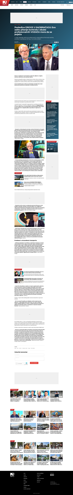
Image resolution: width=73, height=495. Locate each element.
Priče (24, 483)
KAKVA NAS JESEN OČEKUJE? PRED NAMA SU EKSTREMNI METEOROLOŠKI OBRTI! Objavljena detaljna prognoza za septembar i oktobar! (56, 451)
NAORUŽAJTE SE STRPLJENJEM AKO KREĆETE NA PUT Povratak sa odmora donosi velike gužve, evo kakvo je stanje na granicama (43, 432)
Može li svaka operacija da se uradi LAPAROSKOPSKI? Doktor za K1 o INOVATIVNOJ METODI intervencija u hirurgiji (43, 400)
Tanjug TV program (40, 478)
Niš (52, 144)
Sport (25, 480)
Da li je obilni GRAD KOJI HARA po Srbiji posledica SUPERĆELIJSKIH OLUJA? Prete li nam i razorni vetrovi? (33, 176)
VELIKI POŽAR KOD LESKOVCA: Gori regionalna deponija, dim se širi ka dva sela (16, 432)
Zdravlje (25, 476)
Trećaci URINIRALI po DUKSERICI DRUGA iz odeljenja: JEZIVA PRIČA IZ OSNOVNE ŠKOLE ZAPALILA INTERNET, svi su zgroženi (56, 400)
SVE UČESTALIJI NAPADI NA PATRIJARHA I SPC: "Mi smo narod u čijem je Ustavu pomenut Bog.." (33, 272)
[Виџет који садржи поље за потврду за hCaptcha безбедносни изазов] (21, 363)
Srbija (19, 24)
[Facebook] (69, 2)
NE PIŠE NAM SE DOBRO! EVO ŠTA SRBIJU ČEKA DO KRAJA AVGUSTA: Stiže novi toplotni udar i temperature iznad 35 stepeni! (56, 463)
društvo (20, 348)
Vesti (15, 24)
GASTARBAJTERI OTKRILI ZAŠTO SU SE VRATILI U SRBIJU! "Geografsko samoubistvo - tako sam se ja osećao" (16, 400)
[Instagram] (70, 2)
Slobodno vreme (26, 485)
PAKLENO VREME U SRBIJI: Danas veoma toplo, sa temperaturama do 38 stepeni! (16, 451)
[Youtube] (72, 2)
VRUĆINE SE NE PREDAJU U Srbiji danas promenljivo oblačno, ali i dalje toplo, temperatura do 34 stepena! (29, 463)
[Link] (56, 42)
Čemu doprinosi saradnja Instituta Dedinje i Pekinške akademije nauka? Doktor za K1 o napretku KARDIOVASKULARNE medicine (29, 400)
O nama (38, 476)
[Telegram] (58, 42)
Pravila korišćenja (40, 473)
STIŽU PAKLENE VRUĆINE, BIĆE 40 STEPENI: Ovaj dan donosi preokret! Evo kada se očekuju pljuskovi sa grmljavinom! (30, 451)
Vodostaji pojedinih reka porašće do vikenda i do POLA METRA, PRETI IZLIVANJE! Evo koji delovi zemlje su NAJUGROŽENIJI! (33, 279)
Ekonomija (25, 478)
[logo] (16, 482)
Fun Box (25, 487)
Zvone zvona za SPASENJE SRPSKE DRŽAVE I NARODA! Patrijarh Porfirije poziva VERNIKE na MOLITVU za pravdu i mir (33, 183)
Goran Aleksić (33, 348)
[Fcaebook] (55, 42)
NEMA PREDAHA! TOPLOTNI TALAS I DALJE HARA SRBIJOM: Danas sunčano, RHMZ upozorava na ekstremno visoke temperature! (43, 451)
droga (29, 348)
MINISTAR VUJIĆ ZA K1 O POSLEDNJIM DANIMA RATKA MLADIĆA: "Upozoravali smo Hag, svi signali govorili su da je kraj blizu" (52, 128)
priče (17, 348)
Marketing (39, 480)
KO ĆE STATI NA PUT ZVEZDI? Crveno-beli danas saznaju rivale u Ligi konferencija (52, 121)
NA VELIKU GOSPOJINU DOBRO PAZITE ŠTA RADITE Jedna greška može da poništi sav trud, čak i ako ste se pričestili (56, 420)
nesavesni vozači (24, 348)
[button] (48, 144)
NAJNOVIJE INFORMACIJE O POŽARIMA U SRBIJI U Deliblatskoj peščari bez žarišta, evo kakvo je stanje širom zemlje (29, 432)
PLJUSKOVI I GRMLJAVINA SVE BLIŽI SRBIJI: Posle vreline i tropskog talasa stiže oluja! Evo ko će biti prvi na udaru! (43, 463)
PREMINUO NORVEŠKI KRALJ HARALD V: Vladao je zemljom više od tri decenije (52, 135)
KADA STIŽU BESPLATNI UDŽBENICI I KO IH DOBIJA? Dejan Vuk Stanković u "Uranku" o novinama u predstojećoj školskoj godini (52, 114)
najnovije (48, 101)
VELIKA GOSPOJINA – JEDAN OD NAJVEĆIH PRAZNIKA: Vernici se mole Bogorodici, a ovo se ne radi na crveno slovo (56, 432)
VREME (12, 441)
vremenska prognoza (52, 141)
